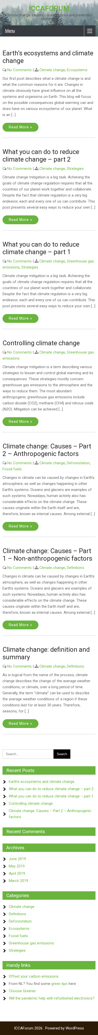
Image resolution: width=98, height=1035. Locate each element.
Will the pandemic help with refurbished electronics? (51, 998)
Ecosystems (77, 70)
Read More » (20, 127)
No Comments (19, 70)
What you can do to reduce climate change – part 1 (41, 248)
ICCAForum (49, 8)
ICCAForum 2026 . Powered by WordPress (49, 1028)
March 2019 (18, 880)
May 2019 (17, 866)
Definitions (75, 567)
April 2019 (17, 873)
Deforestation (78, 463)
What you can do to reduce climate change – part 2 (41, 155)
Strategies (75, 168)
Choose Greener (22, 991)
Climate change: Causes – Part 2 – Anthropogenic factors (47, 449)
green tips (59, 983)
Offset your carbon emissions (34, 976)
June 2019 (17, 859)
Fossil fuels (12, 469)
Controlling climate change (41, 343)
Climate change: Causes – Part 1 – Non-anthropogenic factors (47, 554)
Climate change (52, 70)
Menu (10, 30)
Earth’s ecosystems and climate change (41, 781)
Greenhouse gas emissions (31, 943)
